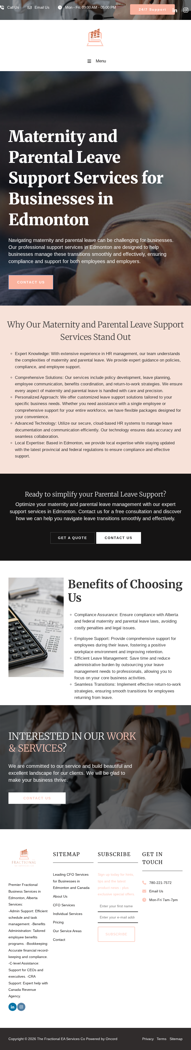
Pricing (58, 922)
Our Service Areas (67, 931)
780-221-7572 (159, 883)
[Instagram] (186, 10)
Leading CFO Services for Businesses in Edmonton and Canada (71, 881)
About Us (60, 896)
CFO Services (64, 905)
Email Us (154, 891)
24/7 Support (142, 7)
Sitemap (176, 1039)
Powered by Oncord (101, 1039)
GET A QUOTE (73, 535)
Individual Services (67, 914)
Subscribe (116, 934)
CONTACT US (21, 278)
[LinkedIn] (175, 10)
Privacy (148, 1039)
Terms (161, 1039)
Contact (59, 940)
